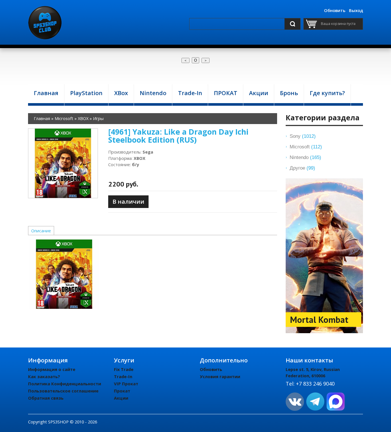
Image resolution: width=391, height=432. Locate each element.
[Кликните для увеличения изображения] (63, 163)
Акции (121, 398)
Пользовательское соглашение (63, 391)
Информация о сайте (51, 369)
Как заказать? (44, 376)
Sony (303, 136)
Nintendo (305, 157)
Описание (41, 230)
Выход (356, 10)
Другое (302, 168)
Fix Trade (123, 369)
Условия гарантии (220, 376)
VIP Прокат (126, 383)
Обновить (334, 10)
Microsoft (306, 147)
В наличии (128, 201)
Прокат (122, 391)
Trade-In (123, 376)
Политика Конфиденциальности (64, 383)
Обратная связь (46, 398)
